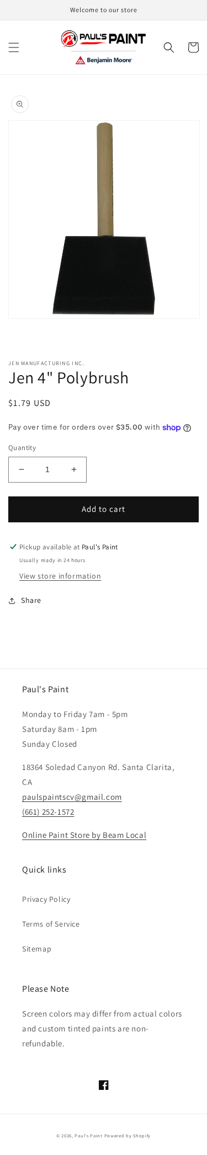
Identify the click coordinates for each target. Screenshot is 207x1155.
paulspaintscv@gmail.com (72, 797)
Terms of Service (51, 924)
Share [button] (31, 600)
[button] (14, 47)
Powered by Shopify (127, 1135)
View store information (60, 576)
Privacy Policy (46, 899)
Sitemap (36, 949)
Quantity (22, 447)
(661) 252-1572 (48, 811)
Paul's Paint (88, 1135)
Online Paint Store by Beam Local (84, 835)
